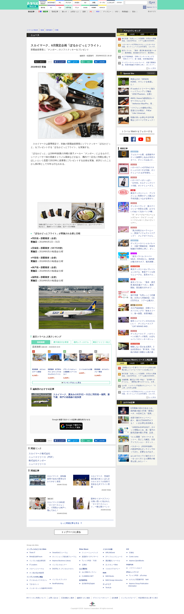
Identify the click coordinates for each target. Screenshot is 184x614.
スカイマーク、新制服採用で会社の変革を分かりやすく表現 (56, 479)
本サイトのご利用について (36, 598)
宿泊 (133, 12)
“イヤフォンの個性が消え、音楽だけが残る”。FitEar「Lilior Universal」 (142, 110)
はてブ (75, 62)
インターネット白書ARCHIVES (40, 588)
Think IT (32, 553)
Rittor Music (83, 549)
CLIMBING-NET (87, 576)
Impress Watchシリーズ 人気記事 (137, 360)
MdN (104, 573)
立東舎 (84, 565)
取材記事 (55, 12)
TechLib (108, 588)
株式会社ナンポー (37, 460)
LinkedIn (102, 62)
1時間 (122, 34)
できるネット (34, 584)
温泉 (84, 12)
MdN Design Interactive (114, 580)
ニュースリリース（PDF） (42, 457)
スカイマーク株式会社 (39, 453)
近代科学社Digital (88, 584)
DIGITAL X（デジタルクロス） (63, 569)
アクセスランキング (131, 31)
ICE (127, 549)
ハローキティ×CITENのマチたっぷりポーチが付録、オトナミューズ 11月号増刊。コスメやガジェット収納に (139, 47)
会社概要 (115, 598)
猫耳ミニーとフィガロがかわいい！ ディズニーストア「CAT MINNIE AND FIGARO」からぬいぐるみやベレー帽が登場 (143, 326)
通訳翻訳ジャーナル (112, 561)
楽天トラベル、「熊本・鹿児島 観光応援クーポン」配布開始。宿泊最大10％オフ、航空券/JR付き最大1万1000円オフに (139, 53)
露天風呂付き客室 (61, 342)
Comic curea (133, 557)
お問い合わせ (53, 598)
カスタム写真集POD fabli (139, 579)
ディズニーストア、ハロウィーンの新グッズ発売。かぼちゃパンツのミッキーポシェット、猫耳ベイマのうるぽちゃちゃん (143, 339)
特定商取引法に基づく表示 (148, 598)
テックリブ (107, 584)
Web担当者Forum (35, 557)
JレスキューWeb (111, 565)
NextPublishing (57, 584)
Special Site (128, 73)
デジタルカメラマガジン (38, 580)
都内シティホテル (81, 342)
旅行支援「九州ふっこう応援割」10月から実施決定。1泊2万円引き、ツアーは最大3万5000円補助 (139, 41)
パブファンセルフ (135, 568)
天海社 (131, 553)
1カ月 (152, 34)
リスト (50, 62)
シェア (61, 62)
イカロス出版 (107, 549)
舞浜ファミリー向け (101, 342)
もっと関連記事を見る (69, 523)
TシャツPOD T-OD (89, 561)
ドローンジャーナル (36, 569)
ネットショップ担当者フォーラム (64, 557)
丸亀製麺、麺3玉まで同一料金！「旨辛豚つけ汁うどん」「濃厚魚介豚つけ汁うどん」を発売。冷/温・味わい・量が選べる (138, 382)
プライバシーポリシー (101, 598)
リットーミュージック (90, 553)
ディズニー (107, 12)
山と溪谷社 (83, 569)
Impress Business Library (61, 561)
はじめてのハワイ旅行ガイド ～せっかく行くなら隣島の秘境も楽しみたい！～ (143, 458)
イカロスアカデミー (112, 569)
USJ (116, 12)
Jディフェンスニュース (113, 557)
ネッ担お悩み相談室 (36, 573)
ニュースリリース (37, 464)
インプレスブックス (59, 579)
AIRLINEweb (110, 553)
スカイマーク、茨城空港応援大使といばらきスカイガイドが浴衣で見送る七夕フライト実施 (100, 481)
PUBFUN (129, 565)
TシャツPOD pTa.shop (138, 575)
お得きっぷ (75, 12)
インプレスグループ (128, 598)
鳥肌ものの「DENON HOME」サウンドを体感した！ (142, 82)
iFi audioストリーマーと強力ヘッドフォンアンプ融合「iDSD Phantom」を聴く (143, 91)
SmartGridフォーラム (60, 553)
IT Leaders (33, 565)
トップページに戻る (71, 532)
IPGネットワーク (132, 572)
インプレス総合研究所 (37, 561)
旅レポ (64, 12)
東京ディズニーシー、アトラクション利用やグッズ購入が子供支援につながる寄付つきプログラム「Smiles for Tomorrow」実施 (143, 198)
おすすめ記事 (129, 402)
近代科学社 (83, 580)
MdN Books (109, 576)
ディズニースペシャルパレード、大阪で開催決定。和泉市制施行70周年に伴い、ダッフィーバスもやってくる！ (139, 65)
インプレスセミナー (59, 565)
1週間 (142, 34)
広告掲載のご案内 (67, 598)
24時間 (132, 34)
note (88, 62)
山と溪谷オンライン (89, 572)
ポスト (42, 62)
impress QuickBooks (136, 561)
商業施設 (125, 12)
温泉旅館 (41, 342)
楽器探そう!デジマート (90, 557)
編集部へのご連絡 (83, 598)
